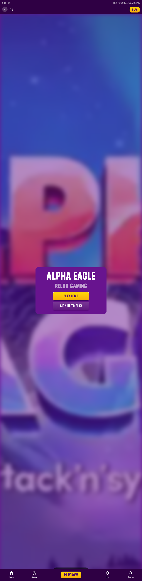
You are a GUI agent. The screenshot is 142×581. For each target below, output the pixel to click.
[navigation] (5, 9)
